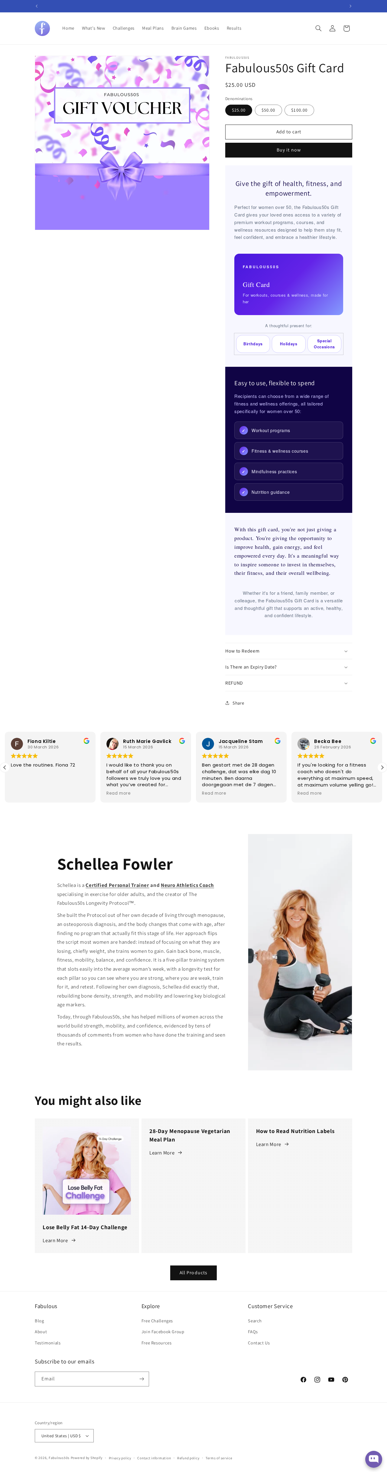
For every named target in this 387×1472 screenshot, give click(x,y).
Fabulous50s (59, 1457)
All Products (193, 1272)
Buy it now (289, 150)
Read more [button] (118, 793)
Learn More (55, 1240)
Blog (39, 1321)
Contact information (154, 1458)
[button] (319, 28)
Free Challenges (157, 1321)
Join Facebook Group (162, 1331)
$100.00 (299, 110)
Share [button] (238, 703)
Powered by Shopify (86, 1457)
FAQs (253, 1331)
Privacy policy (120, 1458)
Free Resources (156, 1343)
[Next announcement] (350, 6)
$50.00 (268, 110)
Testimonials (48, 1343)
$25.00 (239, 110)
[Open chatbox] (373, 1459)
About (41, 1331)
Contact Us (259, 1343)
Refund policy (188, 1458)
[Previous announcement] (36, 6)
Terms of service (219, 1458)
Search (255, 1321)
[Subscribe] (142, 1379)
